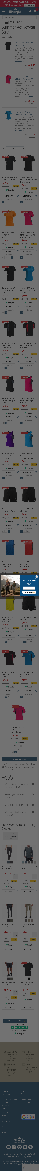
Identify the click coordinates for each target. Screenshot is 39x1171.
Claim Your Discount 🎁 (29, 592)
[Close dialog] (37, 576)
